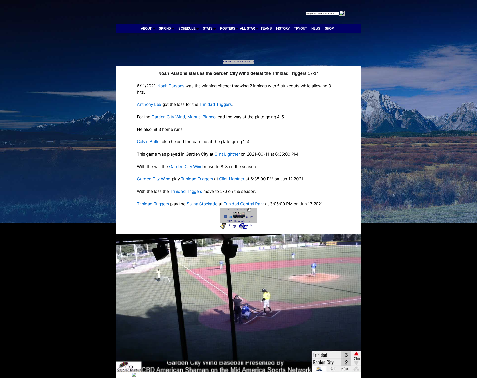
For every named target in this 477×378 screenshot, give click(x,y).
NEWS (316, 28)
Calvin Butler (149, 141)
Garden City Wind (168, 116)
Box (230, 217)
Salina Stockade (202, 203)
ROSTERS (228, 28)
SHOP (329, 28)
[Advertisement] (207, 48)
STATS (208, 28)
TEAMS (266, 28)
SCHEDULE (187, 28)
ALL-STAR (248, 28)
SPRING (165, 28)
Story (249, 217)
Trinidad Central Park (244, 203)
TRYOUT (300, 28)
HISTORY (283, 28)
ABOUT (147, 28)
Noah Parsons (170, 85)
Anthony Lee (149, 104)
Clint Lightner (227, 154)
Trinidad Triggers (215, 104)
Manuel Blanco (201, 116)
